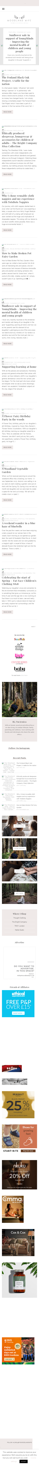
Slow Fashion (7, 130)
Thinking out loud (23, 32)
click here (24, 675)
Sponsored (17, 573)
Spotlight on (15, 75)
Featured (12, 32)
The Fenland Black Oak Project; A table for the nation (15, 81)
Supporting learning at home (19, 366)
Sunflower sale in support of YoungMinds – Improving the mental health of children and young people (19, 43)
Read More (7, 112)
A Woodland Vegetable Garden (15, 470)
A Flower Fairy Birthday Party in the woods (16, 417)
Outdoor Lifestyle (9, 466)
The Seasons (30, 519)
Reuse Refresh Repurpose (20, 249)
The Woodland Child (22, 362)
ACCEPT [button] (23, 1461)
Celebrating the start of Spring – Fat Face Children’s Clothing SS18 (19, 581)
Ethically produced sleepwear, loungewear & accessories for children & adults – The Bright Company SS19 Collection (19, 139)
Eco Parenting (7, 193)
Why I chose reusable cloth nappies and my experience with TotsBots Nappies (18, 199)
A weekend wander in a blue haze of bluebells (18, 524)
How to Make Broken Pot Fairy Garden (16, 254)
